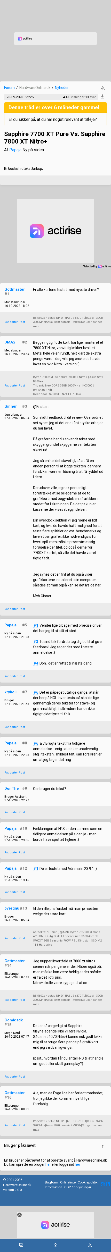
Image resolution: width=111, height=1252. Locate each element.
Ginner (10, 406)
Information (53, 1187)
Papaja (15, 149)
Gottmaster (14, 289)
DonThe (11, 788)
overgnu (11, 908)
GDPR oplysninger (77, 1187)
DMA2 (9, 342)
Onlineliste (68, 1182)
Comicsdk (13, 1020)
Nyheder (62, 88)
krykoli (10, 692)
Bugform (51, 1182)
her (48, 1164)
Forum (9, 88)
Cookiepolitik (88, 1182)
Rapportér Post (14, 322)
